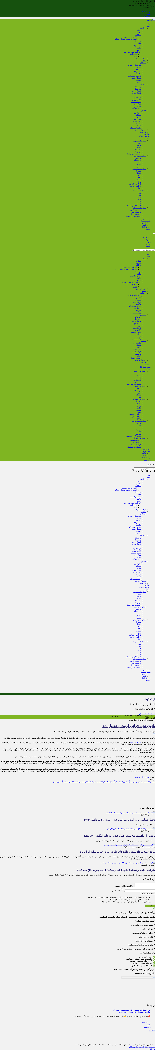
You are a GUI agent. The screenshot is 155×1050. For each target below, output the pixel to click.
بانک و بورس (136, 100)
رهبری (139, 50)
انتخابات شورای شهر (129, 37)
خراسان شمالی (135, 214)
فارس (139, 143)
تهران (139, 192)
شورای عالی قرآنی (120, 782)
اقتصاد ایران (136, 91)
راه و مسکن (136, 108)
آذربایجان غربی (135, 186)
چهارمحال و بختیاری (133, 205)
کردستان (138, 158)
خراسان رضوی (135, 212)
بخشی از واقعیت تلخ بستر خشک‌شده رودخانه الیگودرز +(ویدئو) (119, 835)
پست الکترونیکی (118, 891)
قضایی (138, 30)
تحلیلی (139, 43)
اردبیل (139, 175)
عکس (143, 223)
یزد (140, 201)
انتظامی (138, 69)
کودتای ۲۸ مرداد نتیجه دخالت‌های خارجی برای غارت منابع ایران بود (117, 851)
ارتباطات (138, 87)
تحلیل (135, 56)
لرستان (138, 164)
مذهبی (143, 61)
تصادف (138, 115)
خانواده (138, 80)
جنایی (139, 117)
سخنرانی (133, 54)
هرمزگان (138, 151)
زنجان (139, 188)
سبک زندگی (137, 71)
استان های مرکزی (139, 190)
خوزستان (137, 149)
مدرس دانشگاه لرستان (89, 782)
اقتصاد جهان (136, 93)
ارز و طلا (138, 89)
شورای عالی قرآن (135, 742)
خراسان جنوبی (135, 210)
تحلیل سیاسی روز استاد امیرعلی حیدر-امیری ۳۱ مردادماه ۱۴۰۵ (119, 819)
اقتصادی (143, 84)
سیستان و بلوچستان (133, 216)
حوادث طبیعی (136, 121)
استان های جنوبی (139, 141)
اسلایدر (141, 714)
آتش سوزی (137, 112)
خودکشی (138, 123)
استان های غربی (140, 156)
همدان (139, 167)
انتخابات (138, 35)
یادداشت (147, 134)
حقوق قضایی (136, 119)
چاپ (148, 14)
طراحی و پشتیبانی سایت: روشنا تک (142, 1047)
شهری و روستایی (134, 76)
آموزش (138, 67)
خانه (148, 24)
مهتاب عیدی (76, 782)
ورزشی (143, 132)
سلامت (138, 74)
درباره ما (147, 16)
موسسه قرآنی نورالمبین (62, 782)
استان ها (147, 138)
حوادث (143, 110)
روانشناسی (137, 82)
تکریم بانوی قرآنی (133, 782)
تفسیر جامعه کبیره (148, 782)
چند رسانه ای (145, 221)
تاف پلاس (146, 218)
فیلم (144, 225)
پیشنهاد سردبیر (140, 130)
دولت (139, 48)
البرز (139, 182)
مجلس (138, 32)
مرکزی (138, 199)
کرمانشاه (137, 160)
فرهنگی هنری (141, 58)
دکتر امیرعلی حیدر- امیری (131, 52)
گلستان (138, 173)
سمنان (138, 180)
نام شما (121, 888)
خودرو (139, 106)
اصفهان (138, 203)
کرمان (139, 145)
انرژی (139, 95)
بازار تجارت (137, 97)
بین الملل (138, 41)
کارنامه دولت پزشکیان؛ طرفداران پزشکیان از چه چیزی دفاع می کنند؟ (116, 869)
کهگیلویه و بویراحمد (134, 154)
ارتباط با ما (146, 12)
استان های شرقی (139, 208)
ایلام (139, 162)
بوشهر (139, 147)
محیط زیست (136, 78)
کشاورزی (137, 104)
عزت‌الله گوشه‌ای (105, 782)
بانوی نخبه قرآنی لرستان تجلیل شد (128, 726)
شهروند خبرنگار (144, 136)
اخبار (148, 26)
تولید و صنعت (136, 102)
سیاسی (143, 28)
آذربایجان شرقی (135, 184)
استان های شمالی (139, 169)
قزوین (139, 197)
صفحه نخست (149, 714)
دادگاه (139, 125)
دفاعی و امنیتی (135, 45)
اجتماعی (143, 63)
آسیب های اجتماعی (134, 65)
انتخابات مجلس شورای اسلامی (125, 39)
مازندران (138, 171)
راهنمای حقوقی (135, 128)
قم (140, 195)
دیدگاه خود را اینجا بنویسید (124, 886)
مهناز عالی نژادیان (142, 777)
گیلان (139, 177)
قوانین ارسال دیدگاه (147, 893)
